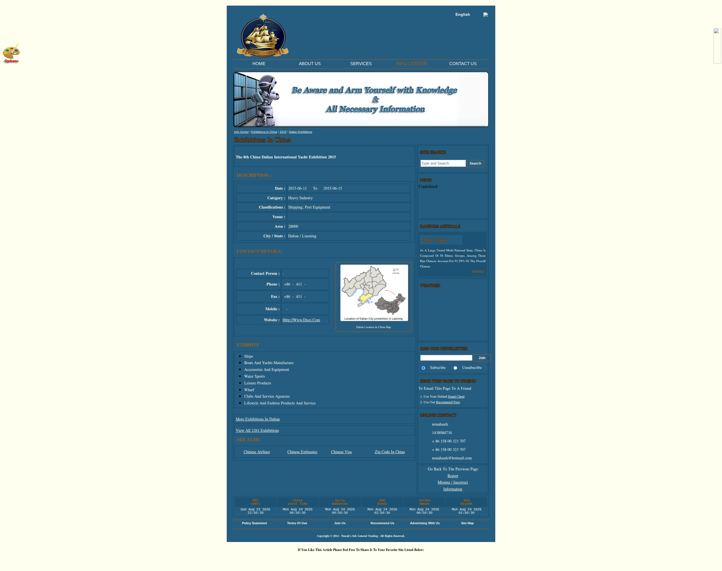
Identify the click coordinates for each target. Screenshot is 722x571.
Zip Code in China (390, 451)
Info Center (241, 131)
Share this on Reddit (328, 559)
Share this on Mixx (362, 559)
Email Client (456, 396)
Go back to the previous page (453, 469)
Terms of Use (297, 523)
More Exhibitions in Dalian (258, 419)
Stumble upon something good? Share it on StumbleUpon (345, 559)
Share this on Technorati (379, 559)
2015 (283, 131)
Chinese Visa (341, 451)
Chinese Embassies (302, 451)
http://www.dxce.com (301, 319)
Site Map (467, 523)
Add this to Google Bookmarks (277, 559)
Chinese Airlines (257, 451)
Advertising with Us (425, 523)
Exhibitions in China (264, 131)
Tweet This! (311, 559)
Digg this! (294, 559)
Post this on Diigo (413, 559)
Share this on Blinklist (396, 559)
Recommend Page (448, 402)
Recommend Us (382, 523)
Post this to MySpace (447, 559)
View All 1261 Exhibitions (257, 430)
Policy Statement (254, 523)
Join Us (339, 523)
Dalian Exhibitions (300, 131)
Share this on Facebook (430, 559)
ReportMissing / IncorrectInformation (453, 482)
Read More (478, 271)
